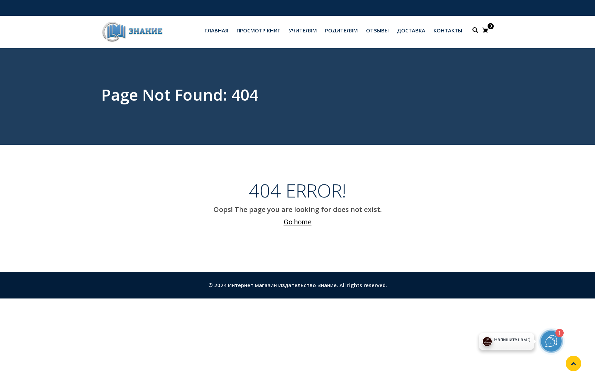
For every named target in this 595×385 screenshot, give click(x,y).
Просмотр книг (258, 30)
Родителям (341, 30)
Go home (298, 222)
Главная (216, 30)
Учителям (303, 30)
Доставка (411, 30)
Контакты (448, 30)
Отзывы (377, 30)
